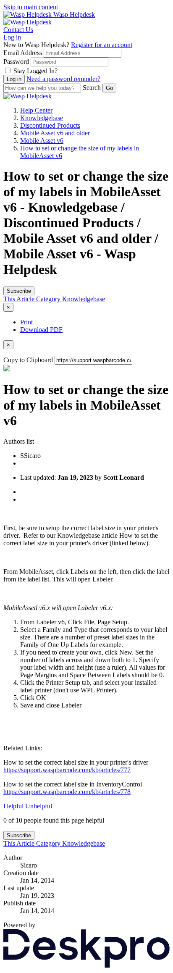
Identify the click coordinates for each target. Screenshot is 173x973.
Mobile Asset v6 (41, 140)
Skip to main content (30, 7)
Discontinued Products (50, 125)
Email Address (22, 52)
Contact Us (18, 29)
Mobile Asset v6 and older (55, 133)
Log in (12, 37)
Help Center (36, 110)
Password (16, 61)
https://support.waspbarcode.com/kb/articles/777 (67, 769)
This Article (19, 298)
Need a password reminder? (63, 78)
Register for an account (101, 44)
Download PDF (41, 329)
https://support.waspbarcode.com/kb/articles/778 (67, 791)
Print (26, 322)
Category (49, 298)
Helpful (14, 806)
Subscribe (19, 291)
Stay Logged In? (35, 70)
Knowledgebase (41, 117)
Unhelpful (38, 806)
